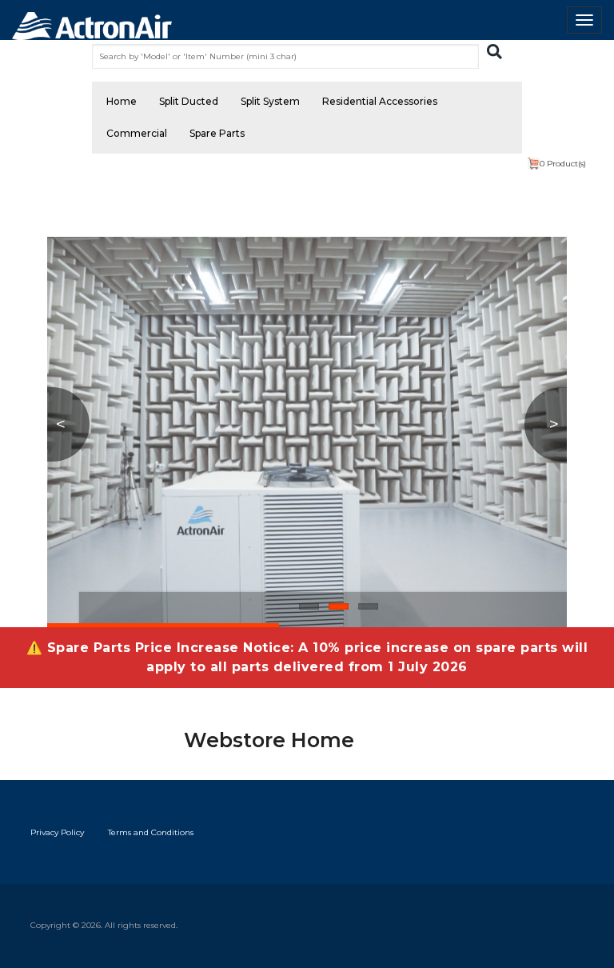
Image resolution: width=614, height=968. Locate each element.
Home (121, 101)
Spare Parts (217, 133)
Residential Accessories (379, 101)
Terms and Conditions (150, 832)
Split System (270, 101)
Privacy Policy (57, 832)
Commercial (136, 133)
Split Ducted (188, 101)
